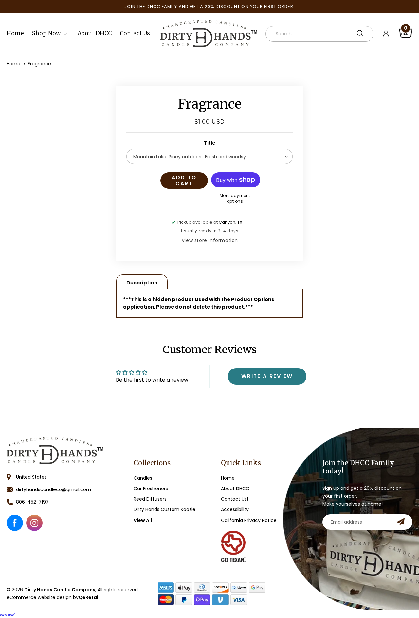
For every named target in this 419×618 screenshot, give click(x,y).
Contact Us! (234, 499)
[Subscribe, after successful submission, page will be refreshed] (400, 521)
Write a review (267, 376)
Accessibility (235, 509)
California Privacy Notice (249, 520)
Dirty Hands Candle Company (59, 589)
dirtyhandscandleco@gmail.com (53, 489)
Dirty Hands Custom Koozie (164, 509)
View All (143, 520)
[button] (50, 33)
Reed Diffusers (150, 499)
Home (13, 63)
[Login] (391, 34)
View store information (210, 240)
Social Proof (7, 615)
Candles (143, 478)
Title (209, 142)
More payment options (235, 198)
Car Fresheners (151, 488)
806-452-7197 (32, 502)
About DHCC (235, 488)
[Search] (360, 33)
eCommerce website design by (53, 597)
